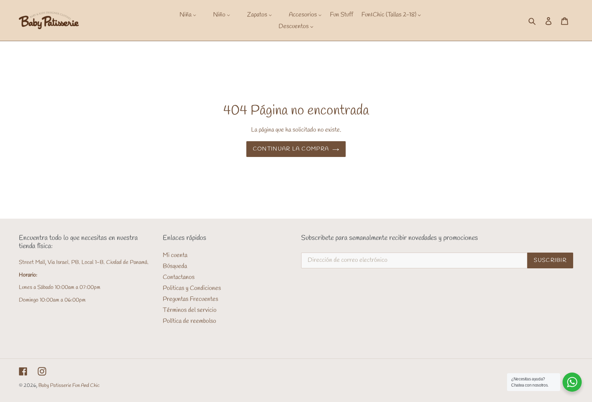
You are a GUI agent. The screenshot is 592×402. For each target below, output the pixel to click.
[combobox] (539, 20)
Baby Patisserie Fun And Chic (69, 385)
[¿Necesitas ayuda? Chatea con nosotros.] (572, 382)
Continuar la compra (291, 149)
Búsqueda (175, 266)
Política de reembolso (189, 321)
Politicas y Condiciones (192, 288)
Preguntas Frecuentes (190, 299)
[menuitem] (183, 15)
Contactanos (179, 277)
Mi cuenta (175, 255)
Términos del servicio (190, 310)
